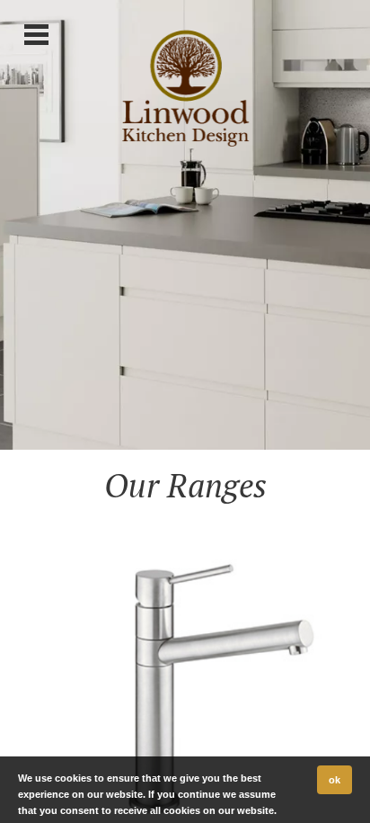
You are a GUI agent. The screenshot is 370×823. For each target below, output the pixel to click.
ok (334, 779)
